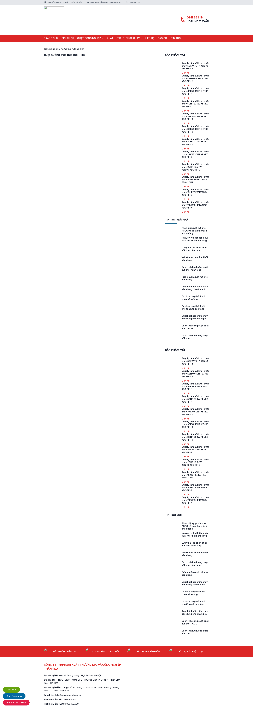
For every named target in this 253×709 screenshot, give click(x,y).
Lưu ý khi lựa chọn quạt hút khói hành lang (194, 249)
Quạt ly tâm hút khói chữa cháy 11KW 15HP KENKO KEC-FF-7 (195, 205)
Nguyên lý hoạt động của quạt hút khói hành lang (195, 239)
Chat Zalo (11, 689)
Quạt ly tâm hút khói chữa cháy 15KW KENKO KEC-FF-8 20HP (195, 179)
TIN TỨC (176, 38)
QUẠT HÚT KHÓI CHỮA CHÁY (123, 38)
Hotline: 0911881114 (16, 702)
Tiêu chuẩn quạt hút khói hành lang (195, 278)
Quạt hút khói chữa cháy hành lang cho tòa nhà (195, 288)
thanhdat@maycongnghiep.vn (105, 2)
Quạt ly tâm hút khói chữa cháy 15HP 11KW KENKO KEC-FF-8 (195, 192)
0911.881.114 (70, 699)
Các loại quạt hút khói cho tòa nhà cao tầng (193, 307)
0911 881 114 (135, 2)
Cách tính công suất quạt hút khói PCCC (195, 327)
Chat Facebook (14, 696)
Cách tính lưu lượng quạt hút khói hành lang (195, 268)
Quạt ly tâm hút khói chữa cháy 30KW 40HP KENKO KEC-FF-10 (195, 129)
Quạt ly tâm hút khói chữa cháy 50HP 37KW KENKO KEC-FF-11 (195, 104)
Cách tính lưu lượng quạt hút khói (195, 337)
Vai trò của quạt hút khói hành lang (195, 258)
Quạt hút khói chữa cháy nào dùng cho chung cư (195, 317)
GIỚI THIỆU (67, 38)
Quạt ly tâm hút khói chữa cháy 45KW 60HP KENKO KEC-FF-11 (195, 91)
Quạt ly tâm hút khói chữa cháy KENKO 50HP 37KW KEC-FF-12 (195, 78)
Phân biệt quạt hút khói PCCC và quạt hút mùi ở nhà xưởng (194, 231)
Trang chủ (51, 38)
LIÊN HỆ (149, 38)
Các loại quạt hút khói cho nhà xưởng (193, 298)
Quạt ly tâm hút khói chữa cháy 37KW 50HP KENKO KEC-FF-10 (195, 116)
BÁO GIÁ (162, 38)
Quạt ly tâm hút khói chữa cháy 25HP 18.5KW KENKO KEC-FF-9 (195, 167)
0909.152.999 (72, 703)
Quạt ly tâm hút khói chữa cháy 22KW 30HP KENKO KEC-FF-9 (195, 154)
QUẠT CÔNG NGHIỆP (89, 38)
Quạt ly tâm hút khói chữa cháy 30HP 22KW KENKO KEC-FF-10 (195, 142)
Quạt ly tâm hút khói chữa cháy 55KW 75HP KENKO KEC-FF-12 (195, 66)
